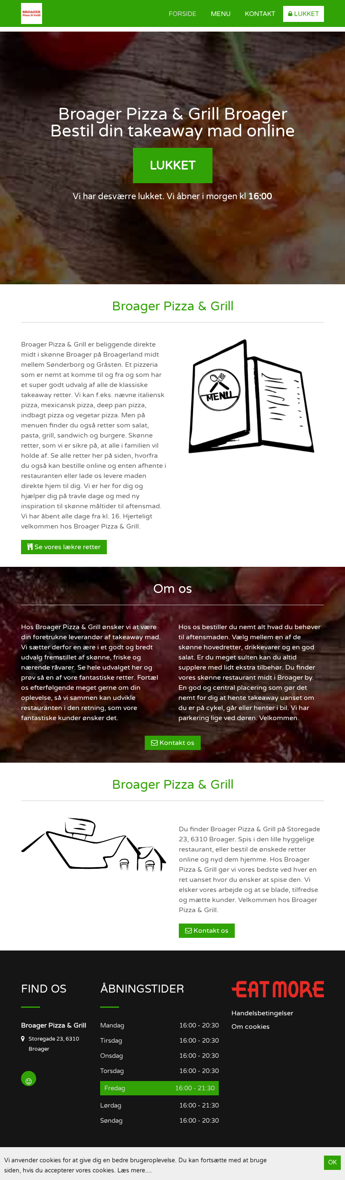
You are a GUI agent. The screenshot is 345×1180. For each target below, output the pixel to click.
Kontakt (260, 14)
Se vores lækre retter (67, 547)
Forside (182, 14)
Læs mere (131, 1170)
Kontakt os (176, 743)
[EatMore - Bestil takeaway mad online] (277, 989)
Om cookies (250, 1026)
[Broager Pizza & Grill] (65, 13)
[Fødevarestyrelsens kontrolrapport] (28, 1078)
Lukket (305, 14)
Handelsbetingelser (262, 1013)
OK (332, 1162)
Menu (221, 14)
